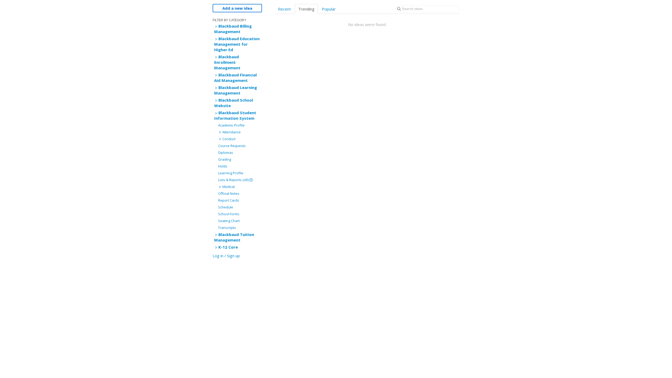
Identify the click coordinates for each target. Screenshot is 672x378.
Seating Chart (229, 220)
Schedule (225, 207)
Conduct (228, 138)
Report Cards (228, 200)
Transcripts (227, 227)
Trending (306, 9)
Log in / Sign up (226, 255)
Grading (224, 159)
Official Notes (228, 193)
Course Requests (232, 145)
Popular (329, 9)
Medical (228, 186)
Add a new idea (237, 8)
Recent (284, 9)
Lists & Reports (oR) (233, 179)
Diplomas (225, 152)
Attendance (231, 132)
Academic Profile (231, 125)
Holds (222, 166)
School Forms (228, 214)
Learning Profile (230, 173)
